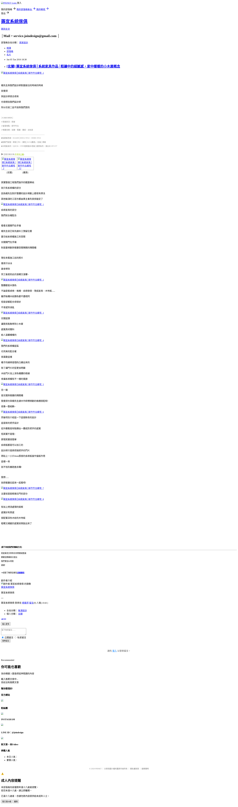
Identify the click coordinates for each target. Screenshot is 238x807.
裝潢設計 (22, 610)
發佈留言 (5, 641)
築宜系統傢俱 (14, 21)
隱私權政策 (134, 769)
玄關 (20, 614)
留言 (31, 603)
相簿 (9, 48)
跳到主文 (5, 29)
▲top (3, 618)
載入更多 (5, 624)
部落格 (10, 51)
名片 (9, 55)
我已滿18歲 (6, 802)
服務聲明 (145, 769)
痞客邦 (25, 603)
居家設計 (23, 42)
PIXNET (98, 769)
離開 (16, 802)
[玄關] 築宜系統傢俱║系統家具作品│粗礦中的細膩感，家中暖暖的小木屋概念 (63, 66)
